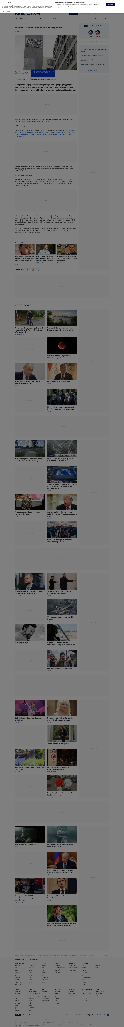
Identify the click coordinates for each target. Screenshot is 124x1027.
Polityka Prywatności (6, 11)
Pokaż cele (110, 8)
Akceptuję (110, 4)
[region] (62, 6)
